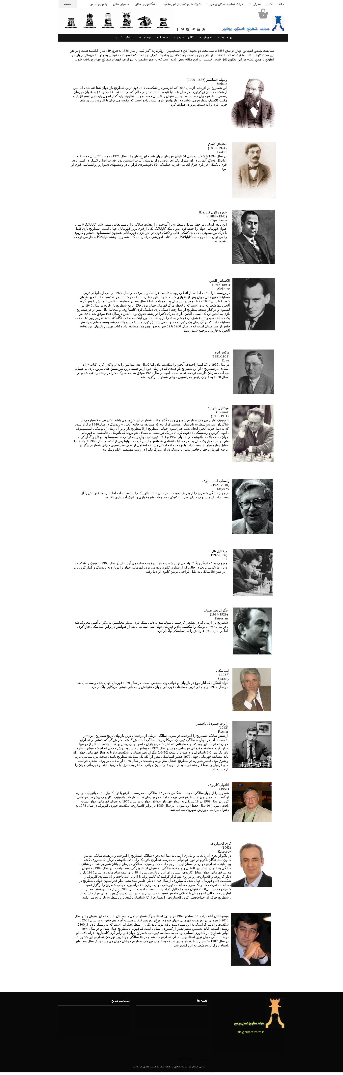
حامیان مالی (121, 4)
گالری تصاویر (185, 37)
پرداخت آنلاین (124, 37)
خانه (281, 4)
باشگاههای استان (146, 4)
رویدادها (226, 37)
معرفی (256, 4)
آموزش (207, 37)
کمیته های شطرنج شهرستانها (182, 4)
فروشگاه (162, 37)
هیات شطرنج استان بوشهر (227, 4)
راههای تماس (98, 4)
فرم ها (147, 37)
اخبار (270, 4)
